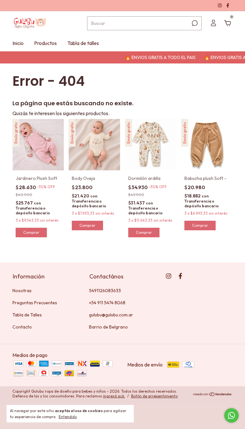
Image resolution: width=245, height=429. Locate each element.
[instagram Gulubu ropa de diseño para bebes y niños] (220, 5)
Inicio (18, 43)
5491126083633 (105, 290)
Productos (45, 43)
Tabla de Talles (27, 315)
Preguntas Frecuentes (34, 303)
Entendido (68, 416)
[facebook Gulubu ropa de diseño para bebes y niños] (228, 5)
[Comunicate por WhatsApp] (231, 415)
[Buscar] (194, 23)
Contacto (22, 327)
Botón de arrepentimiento (154, 396)
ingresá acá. (114, 396)
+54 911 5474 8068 (107, 303)
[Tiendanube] (213, 394)
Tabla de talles (83, 43)
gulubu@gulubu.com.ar (111, 315)
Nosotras (22, 290)
